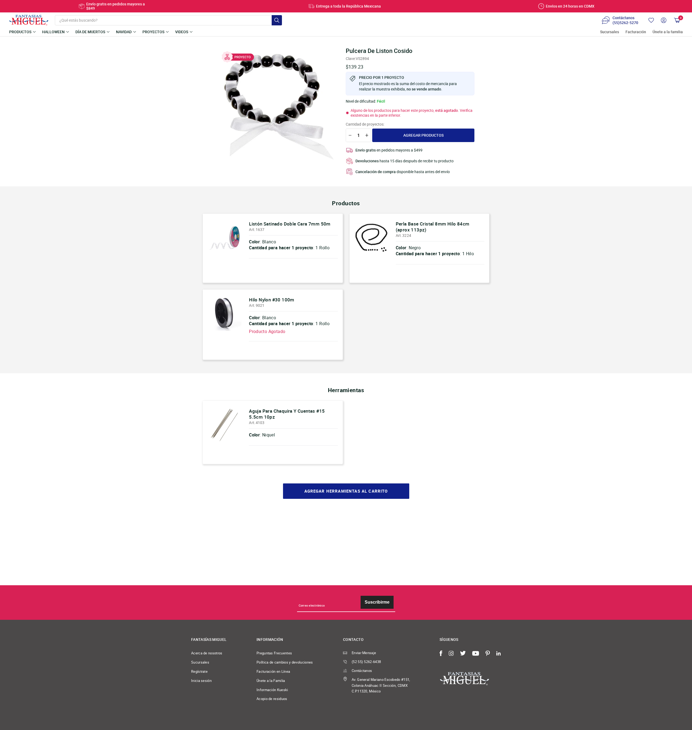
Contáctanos (362, 670)
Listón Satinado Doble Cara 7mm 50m (290, 224)
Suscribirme (377, 602)
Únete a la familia (668, 32)
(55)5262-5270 (625, 23)
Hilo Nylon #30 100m (271, 300)
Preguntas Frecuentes (274, 653)
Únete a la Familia (271, 680)
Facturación (636, 32)
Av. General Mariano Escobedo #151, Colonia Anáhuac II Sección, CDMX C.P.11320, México (381, 685)
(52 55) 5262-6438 (366, 661)
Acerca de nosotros (206, 653)
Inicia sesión (201, 680)
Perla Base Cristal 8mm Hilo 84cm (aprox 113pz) (433, 227)
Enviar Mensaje (364, 652)
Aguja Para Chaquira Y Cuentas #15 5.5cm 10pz (287, 414)
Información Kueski (272, 689)
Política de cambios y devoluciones (285, 662)
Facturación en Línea (273, 671)
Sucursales (609, 32)
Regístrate (199, 671)
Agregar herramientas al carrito (346, 491)
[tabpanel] (276, 105)
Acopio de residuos (272, 698)
